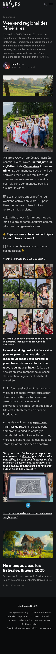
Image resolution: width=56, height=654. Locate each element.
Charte (35, 612)
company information (41, 616)
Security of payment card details (22, 628)
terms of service (42, 620)
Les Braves (18, 64)
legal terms (23, 616)
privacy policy (25, 620)
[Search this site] (45, 4)
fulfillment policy (29, 624)
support (12, 620)
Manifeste (46, 612)
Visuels (11, 616)
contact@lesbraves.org (17, 612)
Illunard (26, 456)
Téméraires (9, 16)
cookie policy (46, 628)
